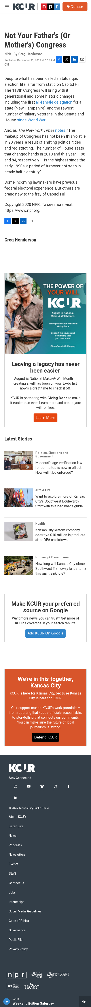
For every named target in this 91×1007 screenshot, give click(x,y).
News (13, 835)
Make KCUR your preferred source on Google (45, 607)
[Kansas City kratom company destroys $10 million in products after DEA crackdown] (18, 531)
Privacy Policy (18, 949)
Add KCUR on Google (45, 633)
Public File (16, 939)
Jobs (12, 892)
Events (13, 864)
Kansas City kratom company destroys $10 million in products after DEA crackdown (60, 535)
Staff (12, 873)
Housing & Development (53, 557)
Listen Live (16, 826)
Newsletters (17, 854)
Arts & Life (43, 490)
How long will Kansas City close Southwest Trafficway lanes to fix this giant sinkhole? (60, 569)
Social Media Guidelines (25, 911)
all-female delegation (54, 102)
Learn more (45, 417)
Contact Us (16, 883)
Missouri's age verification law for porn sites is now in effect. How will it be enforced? (58, 468)
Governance (17, 930)
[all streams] (85, 1001)
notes (60, 130)
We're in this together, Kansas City (45, 682)
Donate (77, 7)
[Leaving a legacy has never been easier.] (45, 313)
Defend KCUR (45, 737)
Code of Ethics (19, 921)
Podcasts (15, 845)
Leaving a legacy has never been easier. (45, 367)
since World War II (33, 120)
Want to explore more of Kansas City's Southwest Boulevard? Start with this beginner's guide (60, 501)
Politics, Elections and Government (51, 454)
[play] (6, 1001)
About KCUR (17, 817)
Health (40, 523)
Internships (16, 902)
